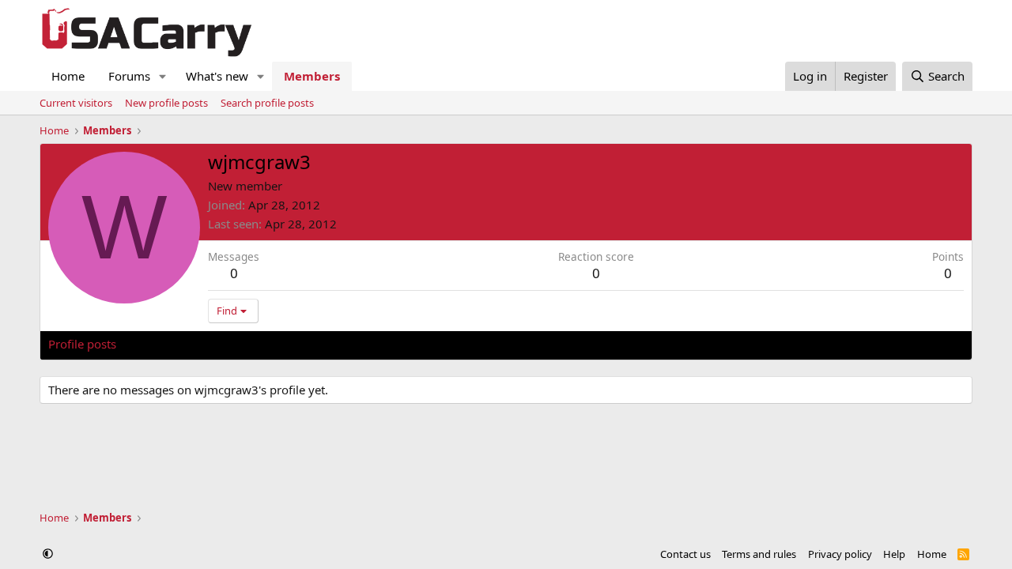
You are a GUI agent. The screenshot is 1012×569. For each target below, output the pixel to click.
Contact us (685, 554)
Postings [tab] (245, 344)
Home (68, 76)
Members (312, 76)
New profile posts (166, 103)
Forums (129, 76)
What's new (217, 76)
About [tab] (301, 344)
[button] (163, 76)
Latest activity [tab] (169, 344)
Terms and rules (759, 554)
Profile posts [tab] (82, 344)
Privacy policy (840, 554)
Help (894, 554)
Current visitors (76, 103)
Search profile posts (267, 103)
